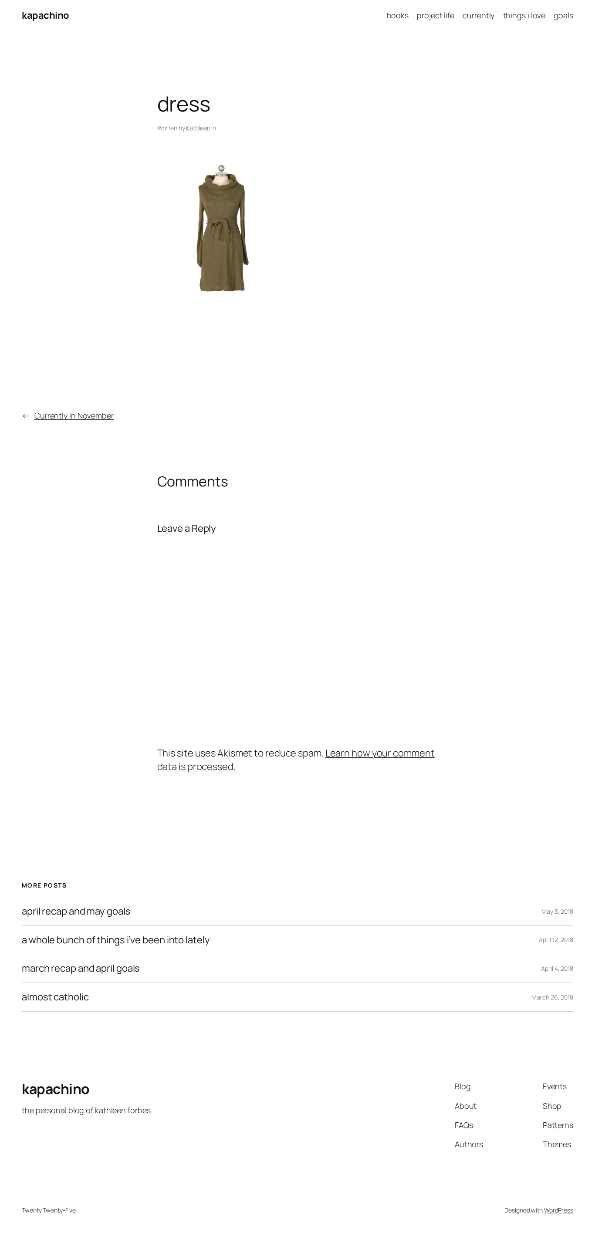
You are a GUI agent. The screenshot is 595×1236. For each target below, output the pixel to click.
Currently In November (74, 415)
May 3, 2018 (557, 911)
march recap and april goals (81, 968)
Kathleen (198, 128)
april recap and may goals (76, 911)
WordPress (558, 1210)
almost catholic (55, 997)
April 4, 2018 (557, 968)
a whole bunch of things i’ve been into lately (116, 940)
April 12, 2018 (556, 939)
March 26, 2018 (552, 997)
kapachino (45, 15)
